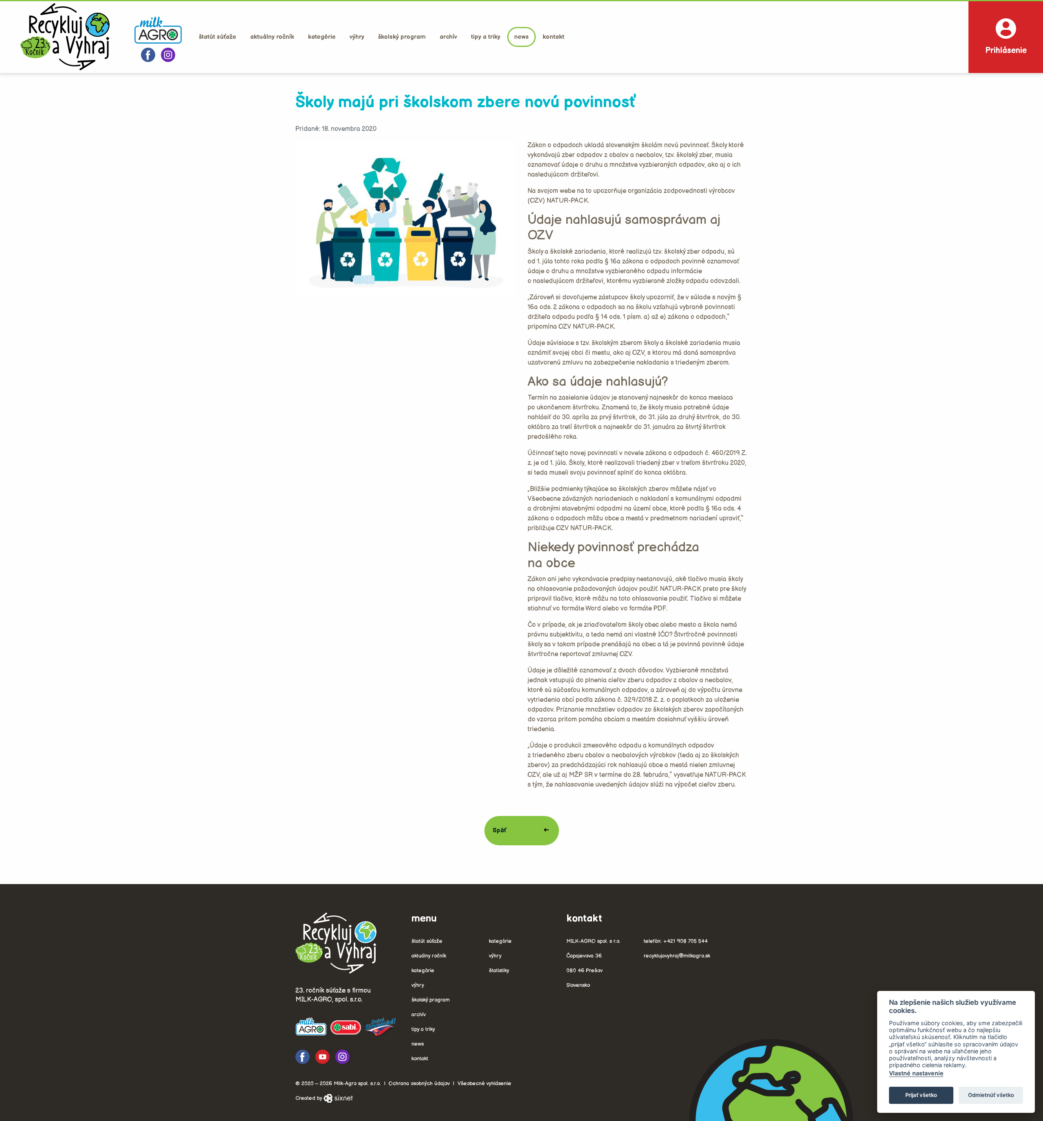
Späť (499, 830)
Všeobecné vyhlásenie (484, 1083)
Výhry (357, 37)
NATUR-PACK (567, 201)
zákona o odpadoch (651, 261)
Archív (448, 37)
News (521, 37)
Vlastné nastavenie (916, 1073)
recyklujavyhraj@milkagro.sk (677, 956)
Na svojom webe (551, 191)
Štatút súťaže (217, 37)
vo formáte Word (577, 608)
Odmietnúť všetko (991, 1095)
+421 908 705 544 (685, 941)
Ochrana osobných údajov (419, 1083)
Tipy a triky (485, 37)
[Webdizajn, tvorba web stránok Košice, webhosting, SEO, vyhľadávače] (338, 1098)
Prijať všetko (921, 1095)
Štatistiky (499, 970)
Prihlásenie (1006, 50)
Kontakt (553, 37)
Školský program (402, 37)
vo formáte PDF (643, 608)
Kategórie (322, 37)
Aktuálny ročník (272, 37)
